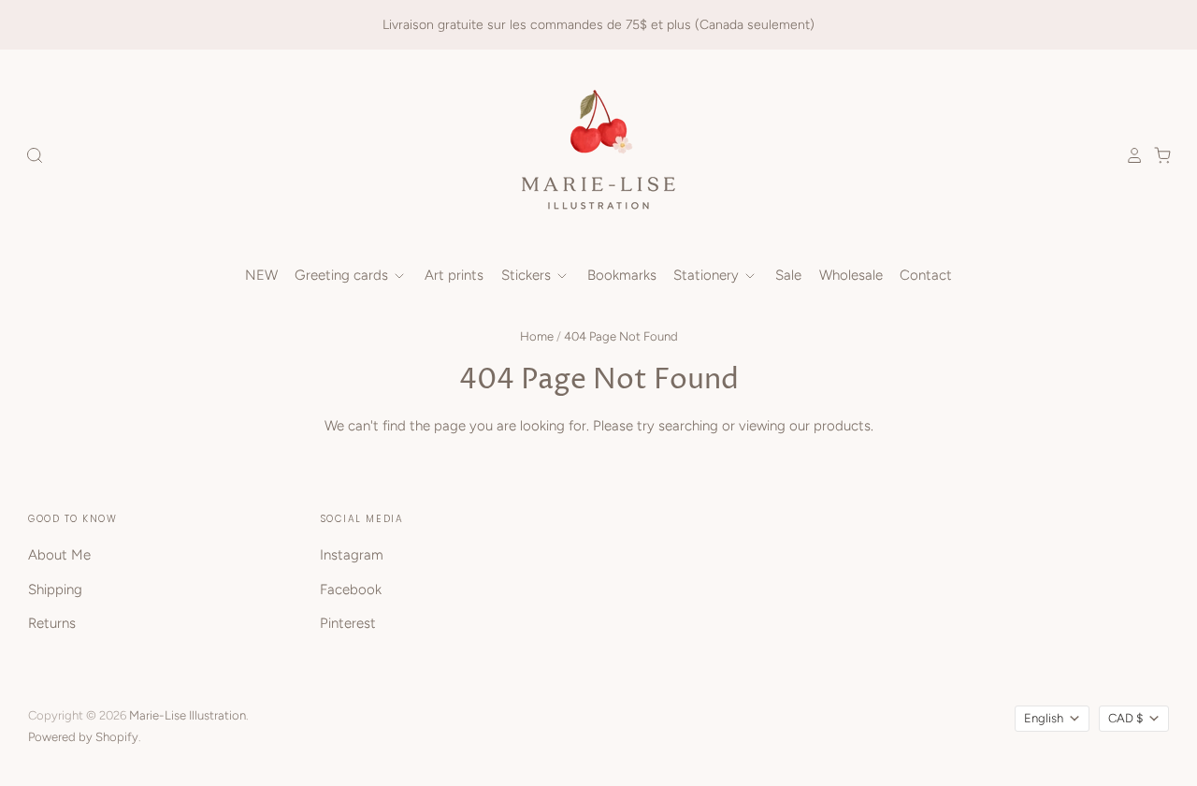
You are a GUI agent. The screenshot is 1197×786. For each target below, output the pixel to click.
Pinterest (348, 623)
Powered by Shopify (83, 737)
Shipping (55, 589)
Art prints (454, 275)
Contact (926, 275)
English (1043, 718)
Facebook (351, 589)
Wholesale (851, 275)
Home (537, 336)
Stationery (708, 275)
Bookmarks (621, 275)
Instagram (351, 554)
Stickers (528, 275)
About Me (59, 554)
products (842, 425)
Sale (788, 275)
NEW (261, 275)
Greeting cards (343, 275)
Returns (52, 623)
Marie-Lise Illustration (187, 715)
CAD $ (1125, 718)
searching (688, 425)
